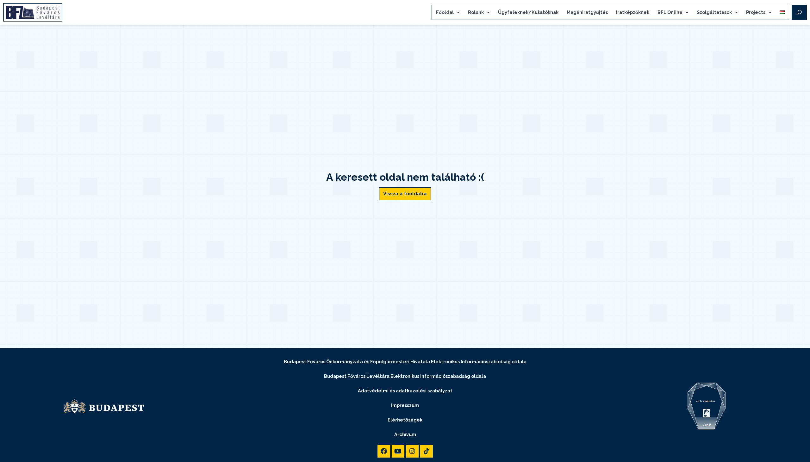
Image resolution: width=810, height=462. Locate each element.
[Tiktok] (426, 451)
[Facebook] (383, 451)
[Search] (799, 12)
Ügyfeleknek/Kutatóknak (528, 12)
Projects (755, 12)
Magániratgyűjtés (587, 12)
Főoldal (445, 12)
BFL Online (669, 12)
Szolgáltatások (714, 12)
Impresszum (405, 405)
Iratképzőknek (632, 12)
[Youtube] (398, 451)
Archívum (405, 434)
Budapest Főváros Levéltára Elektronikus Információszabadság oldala (405, 376)
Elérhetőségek (405, 419)
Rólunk (476, 12)
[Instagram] (412, 451)
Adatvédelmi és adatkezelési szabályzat (405, 390)
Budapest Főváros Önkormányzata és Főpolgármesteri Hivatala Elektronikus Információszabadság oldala (405, 361)
